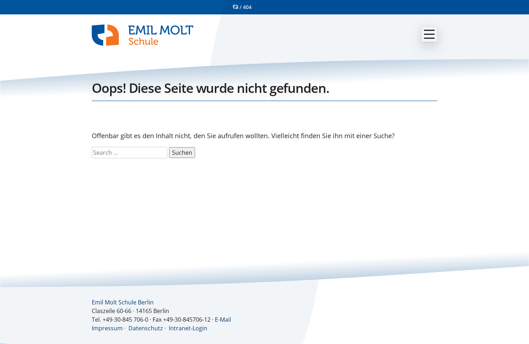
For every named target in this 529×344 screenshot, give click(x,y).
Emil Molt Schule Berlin (123, 302)
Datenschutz (145, 328)
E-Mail (223, 319)
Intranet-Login (188, 328)
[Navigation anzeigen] (429, 34)
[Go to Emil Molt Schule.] (235, 7)
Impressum (107, 328)
